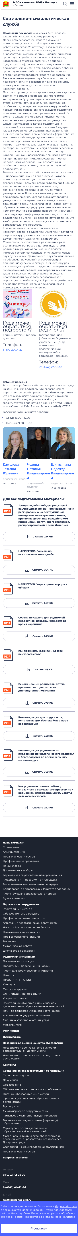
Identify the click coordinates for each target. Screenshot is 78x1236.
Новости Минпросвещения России (26, 927)
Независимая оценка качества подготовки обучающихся (31, 1057)
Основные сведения (16, 1075)
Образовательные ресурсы (21, 913)
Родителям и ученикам (19, 956)
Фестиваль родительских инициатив (28, 970)
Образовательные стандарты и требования (32, 1089)
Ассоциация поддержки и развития (27, 1015)
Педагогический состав (19, 856)
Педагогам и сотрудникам (21, 904)
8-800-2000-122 (12, 349)
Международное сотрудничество (25, 1111)
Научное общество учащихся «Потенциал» (31, 1010)
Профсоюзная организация (21, 936)
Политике (68, 1216)
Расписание (11, 1030)
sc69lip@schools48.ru (17, 1199)
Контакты (9, 1064)
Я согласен (39, 1228)
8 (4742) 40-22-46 (14, 1187)
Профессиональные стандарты (24, 918)
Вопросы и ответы (15, 1157)
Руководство (11, 1106)
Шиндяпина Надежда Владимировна (62, 471)
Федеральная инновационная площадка (30, 879)
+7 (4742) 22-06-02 (50, 367)
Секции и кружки (15, 989)
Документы (10, 1080)
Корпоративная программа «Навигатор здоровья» (37, 889)
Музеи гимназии (14, 898)
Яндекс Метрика (66, 1206)
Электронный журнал (17, 909)
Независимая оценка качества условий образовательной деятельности (29, 1049)
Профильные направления (21, 861)
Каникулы (9, 984)
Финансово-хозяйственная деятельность (30, 1115)
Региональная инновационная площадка (30, 884)
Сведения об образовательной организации (33, 1070)
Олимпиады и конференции (22, 993)
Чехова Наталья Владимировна (38, 471)
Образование (12, 1084)
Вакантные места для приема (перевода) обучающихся (30, 1122)
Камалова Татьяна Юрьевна (11, 468)
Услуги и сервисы (15, 998)
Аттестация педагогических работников (30, 923)
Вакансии (9, 941)
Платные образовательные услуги (26, 1094)
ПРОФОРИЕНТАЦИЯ (17, 980)
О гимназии (11, 847)
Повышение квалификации (21, 932)
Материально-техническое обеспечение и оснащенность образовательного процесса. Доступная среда (32, 1139)
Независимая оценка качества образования (33, 1043)
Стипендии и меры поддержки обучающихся (33, 1146)
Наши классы (12, 865)
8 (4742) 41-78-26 (14, 1174)
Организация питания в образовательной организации (31, 1100)
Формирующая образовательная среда (29, 893)
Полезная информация (18, 961)
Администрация (14, 851)
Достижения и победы (18, 870)
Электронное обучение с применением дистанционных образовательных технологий (33, 1004)
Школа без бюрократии (19, 950)
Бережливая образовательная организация (32, 875)
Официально (12, 1037)
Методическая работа (17, 946)
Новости (9, 975)
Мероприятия (12, 1024)
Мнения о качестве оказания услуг (26, 1020)
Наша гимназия (13, 842)
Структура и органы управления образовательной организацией (25, 1129)
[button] (65, 3)
